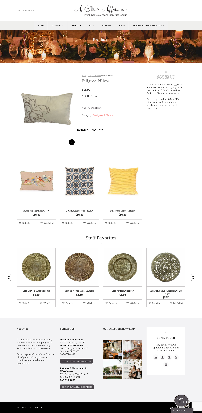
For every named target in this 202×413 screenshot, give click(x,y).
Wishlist (49, 223)
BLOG (91, 25)
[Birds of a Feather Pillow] (33, 182)
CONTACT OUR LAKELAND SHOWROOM (77, 387)
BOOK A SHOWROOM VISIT (149, 25)
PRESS (122, 25)
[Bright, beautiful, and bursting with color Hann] (132, 349)
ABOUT (75, 25)
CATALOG (56, 25)
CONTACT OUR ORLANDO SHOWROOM (76, 361)
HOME (41, 25)
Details (26, 223)
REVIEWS (106, 25)
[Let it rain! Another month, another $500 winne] (132, 368)
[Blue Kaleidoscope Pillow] (76, 182)
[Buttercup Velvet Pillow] (119, 182)
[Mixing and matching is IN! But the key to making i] (112, 349)
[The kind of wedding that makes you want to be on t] (112, 368)
